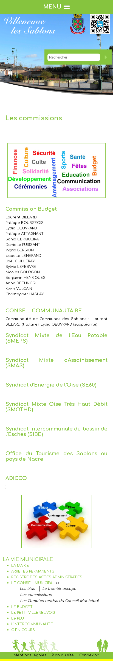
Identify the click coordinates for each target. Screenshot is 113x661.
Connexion (89, 655)
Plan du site (63, 655)
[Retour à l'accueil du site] (30, 38)
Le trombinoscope (59, 589)
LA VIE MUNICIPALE (28, 559)
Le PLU (17, 618)
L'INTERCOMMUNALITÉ (32, 624)
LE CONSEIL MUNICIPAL (33, 583)
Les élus (27, 589)
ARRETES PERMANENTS (32, 571)
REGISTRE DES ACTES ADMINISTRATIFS (46, 577)
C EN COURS (23, 630)
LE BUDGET (22, 607)
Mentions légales (30, 655)
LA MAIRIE (20, 566)
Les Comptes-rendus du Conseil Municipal (59, 601)
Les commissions (36, 595)
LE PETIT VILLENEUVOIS (33, 613)
